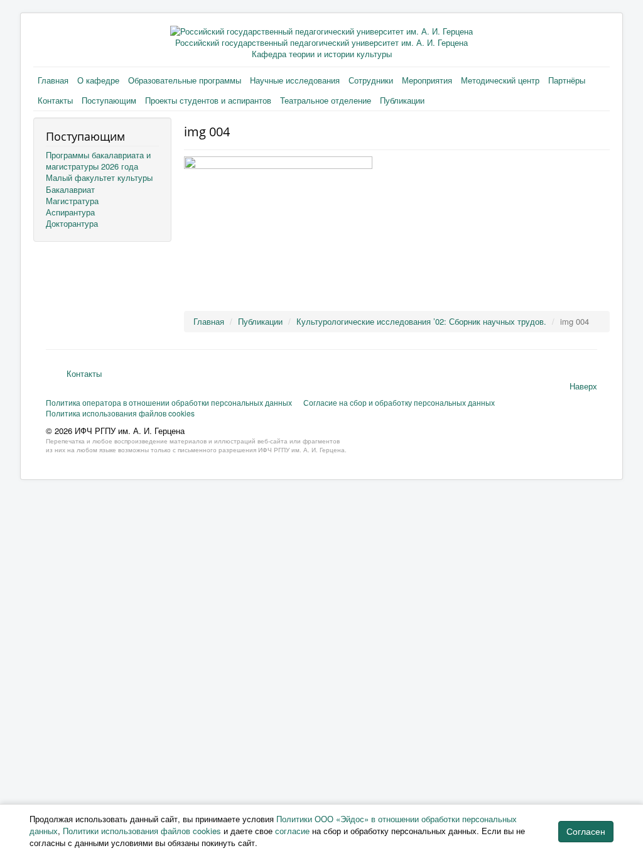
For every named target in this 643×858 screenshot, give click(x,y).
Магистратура (72, 201)
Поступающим (109, 100)
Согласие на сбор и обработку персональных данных (399, 402)
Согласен (585, 832)
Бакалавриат (70, 189)
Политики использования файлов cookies (142, 831)
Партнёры (566, 80)
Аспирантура (70, 212)
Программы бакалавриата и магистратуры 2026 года (98, 160)
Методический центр (500, 80)
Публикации (402, 100)
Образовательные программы (184, 80)
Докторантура (72, 223)
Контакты (55, 100)
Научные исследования (295, 80)
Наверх (583, 386)
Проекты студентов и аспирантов (208, 100)
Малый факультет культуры (99, 177)
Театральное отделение (325, 100)
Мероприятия (427, 80)
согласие (292, 831)
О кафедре (98, 80)
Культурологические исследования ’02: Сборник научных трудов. (421, 321)
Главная (53, 80)
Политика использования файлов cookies (120, 413)
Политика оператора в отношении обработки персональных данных (169, 402)
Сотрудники (371, 80)
